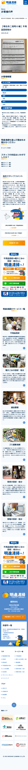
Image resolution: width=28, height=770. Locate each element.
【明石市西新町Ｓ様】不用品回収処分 (14, 225)
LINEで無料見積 (14, 283)
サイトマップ (5, 678)
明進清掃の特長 (6, 656)
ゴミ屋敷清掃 (19, 665)
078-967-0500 (15, 611)
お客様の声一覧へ (14, 243)
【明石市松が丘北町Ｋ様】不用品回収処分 (14, 233)
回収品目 (4, 662)
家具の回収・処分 (20, 668)
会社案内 (4, 672)
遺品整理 (18, 662)
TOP (2, 651)
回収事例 (4, 694)
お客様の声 (5, 691)
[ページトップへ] (14, 705)
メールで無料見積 (14, 278)
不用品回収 (18, 656)
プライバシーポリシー (7, 675)
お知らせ (4, 688)
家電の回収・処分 (20, 672)
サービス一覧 (19, 651)
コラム (4, 697)
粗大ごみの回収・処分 (21, 659)
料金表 (4, 659)
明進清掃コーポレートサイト (13, 617)
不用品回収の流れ (6, 665)
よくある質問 (5, 668)
